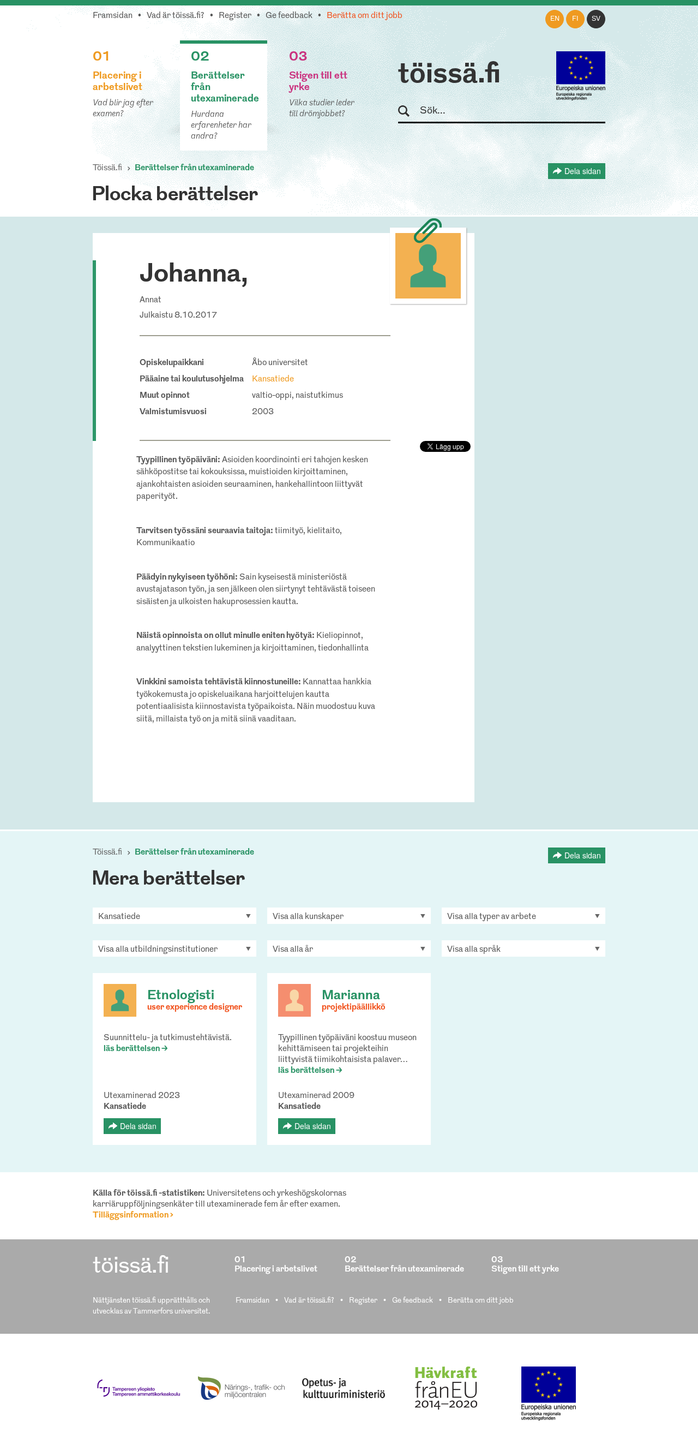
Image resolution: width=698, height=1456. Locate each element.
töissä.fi (449, 75)
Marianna (351, 996)
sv (596, 19)
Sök (408, 111)
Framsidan (113, 16)
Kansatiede (273, 379)
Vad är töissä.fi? (175, 16)
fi (575, 19)
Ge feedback (289, 16)
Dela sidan (582, 170)
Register (235, 16)
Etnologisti (180, 996)
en (554, 19)
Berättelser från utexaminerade (194, 168)
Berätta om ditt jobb (364, 16)
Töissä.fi (107, 168)
